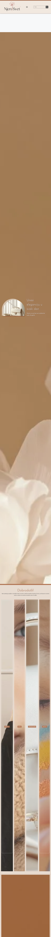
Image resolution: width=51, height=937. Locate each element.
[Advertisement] (25, 23)
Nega (44, 726)
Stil (19, 726)
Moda (7, 726)
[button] (27, 7)
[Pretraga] (47, 7)
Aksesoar (32, 726)
